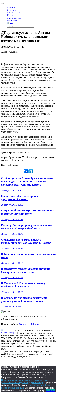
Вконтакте (24, 324)
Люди (10, 15)
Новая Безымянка (16, 12)
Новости (11, 7)
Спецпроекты (14, 18)
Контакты (12, 20)
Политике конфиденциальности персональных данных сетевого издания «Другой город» (24, 381)
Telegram (35, 324)
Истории (11, 10)
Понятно (50, 390)
